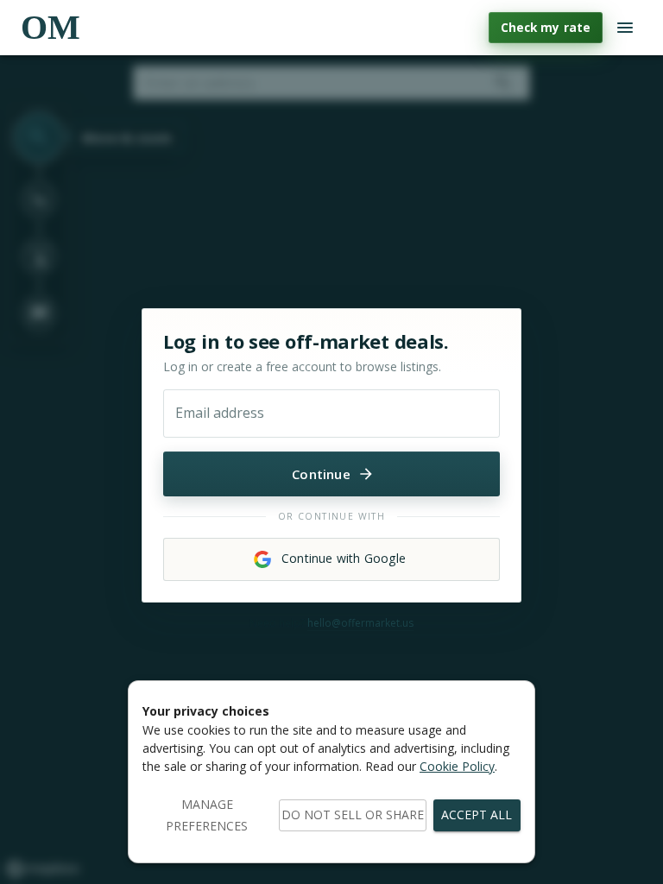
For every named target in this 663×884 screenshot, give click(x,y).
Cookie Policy (457, 766)
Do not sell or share (352, 814)
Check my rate (545, 27)
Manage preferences (207, 815)
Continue (321, 474)
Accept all (476, 814)
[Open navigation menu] (625, 27)
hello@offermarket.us (360, 623)
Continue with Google (343, 558)
